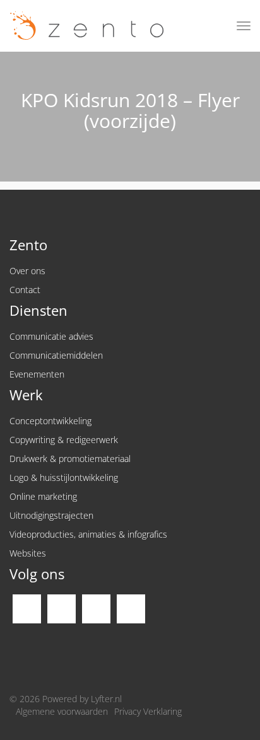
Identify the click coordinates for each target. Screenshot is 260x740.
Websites (27, 553)
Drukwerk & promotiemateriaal (70, 459)
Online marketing (43, 496)
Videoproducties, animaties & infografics (88, 534)
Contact (24, 290)
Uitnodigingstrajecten (51, 515)
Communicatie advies (51, 336)
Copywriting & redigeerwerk (63, 440)
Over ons (27, 271)
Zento (82, 26)
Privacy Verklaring (148, 711)
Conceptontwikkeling (50, 421)
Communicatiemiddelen (56, 355)
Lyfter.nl (106, 699)
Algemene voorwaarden (62, 711)
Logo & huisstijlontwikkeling (63, 477)
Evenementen (36, 374)
